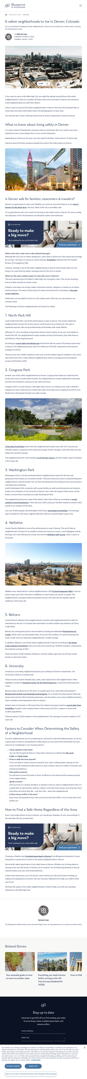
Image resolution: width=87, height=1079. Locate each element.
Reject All (33, 1066)
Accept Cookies (13, 1066)
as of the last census (46, 458)
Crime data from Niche (14, 447)
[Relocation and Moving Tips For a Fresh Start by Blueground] (6, 15)
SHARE (41, 83)
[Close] (84, 1047)
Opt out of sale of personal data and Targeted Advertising (31, 1074)
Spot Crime (22, 756)
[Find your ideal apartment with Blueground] (43, 235)
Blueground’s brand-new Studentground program (26, 694)
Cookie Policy (36, 1060)
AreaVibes (51, 260)
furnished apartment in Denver (38, 856)
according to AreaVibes (58, 511)
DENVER (26, 14)
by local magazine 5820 (62, 591)
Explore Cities (15, 14)
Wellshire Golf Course (56, 535)
